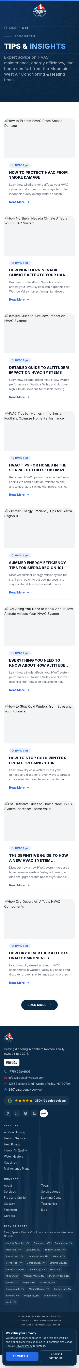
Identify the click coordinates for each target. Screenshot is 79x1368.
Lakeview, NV (33, 1249)
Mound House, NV (39, 1289)
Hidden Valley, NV (55, 1249)
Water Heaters (13, 1156)
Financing (10, 1209)
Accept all (22, 1356)
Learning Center (52, 1197)
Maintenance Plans (16, 1168)
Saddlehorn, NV (63, 1243)
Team (45, 1185)
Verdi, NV (11, 1302)
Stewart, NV (12, 1295)
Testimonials (49, 1203)
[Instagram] (16, 1113)
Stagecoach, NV (15, 1289)
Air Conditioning (14, 1132)
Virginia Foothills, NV (17, 1243)
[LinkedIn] (34, 1113)
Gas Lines (10, 1162)
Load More (37, 1005)
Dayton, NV (29, 1282)
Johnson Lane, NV (38, 1256)
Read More (17, 202)
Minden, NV (12, 1275)
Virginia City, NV (58, 1262)
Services (10, 1191)
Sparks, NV (12, 1282)
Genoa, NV (59, 1256)
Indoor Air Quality (15, 1150)
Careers (9, 1215)
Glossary (10, 1203)
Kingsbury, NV (32, 1295)
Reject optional (57, 1356)
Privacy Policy (24, 1345)
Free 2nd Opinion (15, 1197)
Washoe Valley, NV (33, 1275)
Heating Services (15, 1138)
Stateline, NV (47, 1282)
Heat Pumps (12, 1144)
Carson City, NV (62, 1289)
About (8, 1185)
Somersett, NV (42, 1243)
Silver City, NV (37, 1269)
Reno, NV (55, 1269)
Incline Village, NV (59, 1275)
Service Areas (50, 1191)
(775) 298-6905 (19, 1071)
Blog (44, 1209)
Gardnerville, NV (36, 1262)
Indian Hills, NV (52, 1295)
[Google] (25, 1113)
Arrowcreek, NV (14, 1256)
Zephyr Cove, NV (15, 1269)
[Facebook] (7, 1113)
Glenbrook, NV (14, 1262)
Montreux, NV (13, 1249)
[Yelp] (44, 1113)
